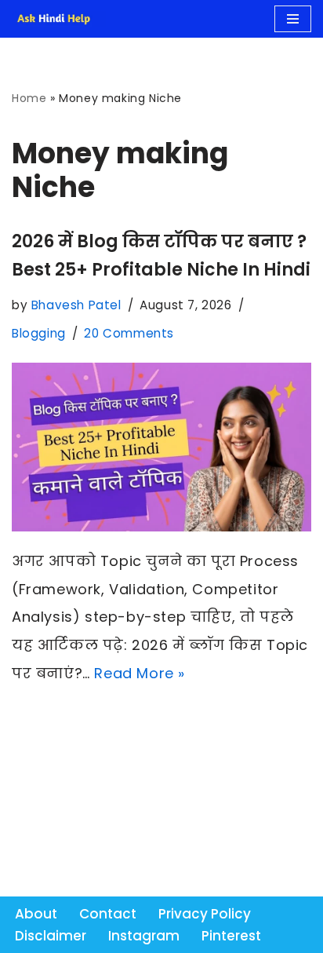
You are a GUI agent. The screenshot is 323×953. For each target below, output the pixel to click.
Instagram (144, 935)
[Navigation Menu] (292, 18)
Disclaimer (50, 935)
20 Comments (129, 333)
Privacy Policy (204, 913)
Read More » (139, 673)
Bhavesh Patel (76, 305)
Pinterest (231, 935)
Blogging (39, 333)
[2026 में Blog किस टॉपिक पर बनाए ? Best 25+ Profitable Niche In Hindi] (161, 447)
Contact (107, 913)
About (36, 913)
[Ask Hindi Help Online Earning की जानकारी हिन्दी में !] (59, 19)
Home (29, 98)
